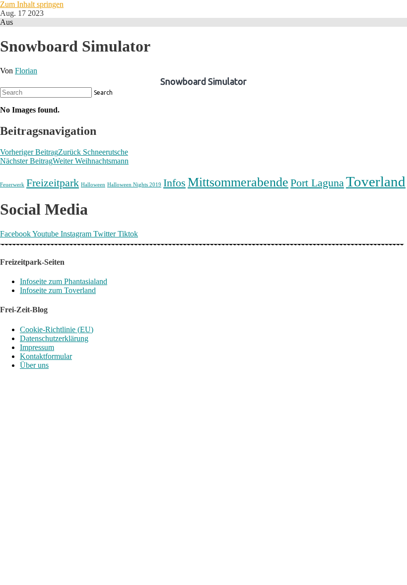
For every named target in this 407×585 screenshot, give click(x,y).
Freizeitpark (52, 182)
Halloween (93, 184)
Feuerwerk (12, 184)
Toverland (376, 181)
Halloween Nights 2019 (134, 184)
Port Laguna (317, 182)
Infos (174, 182)
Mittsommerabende (238, 182)
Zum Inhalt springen (32, 4)
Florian (26, 70)
